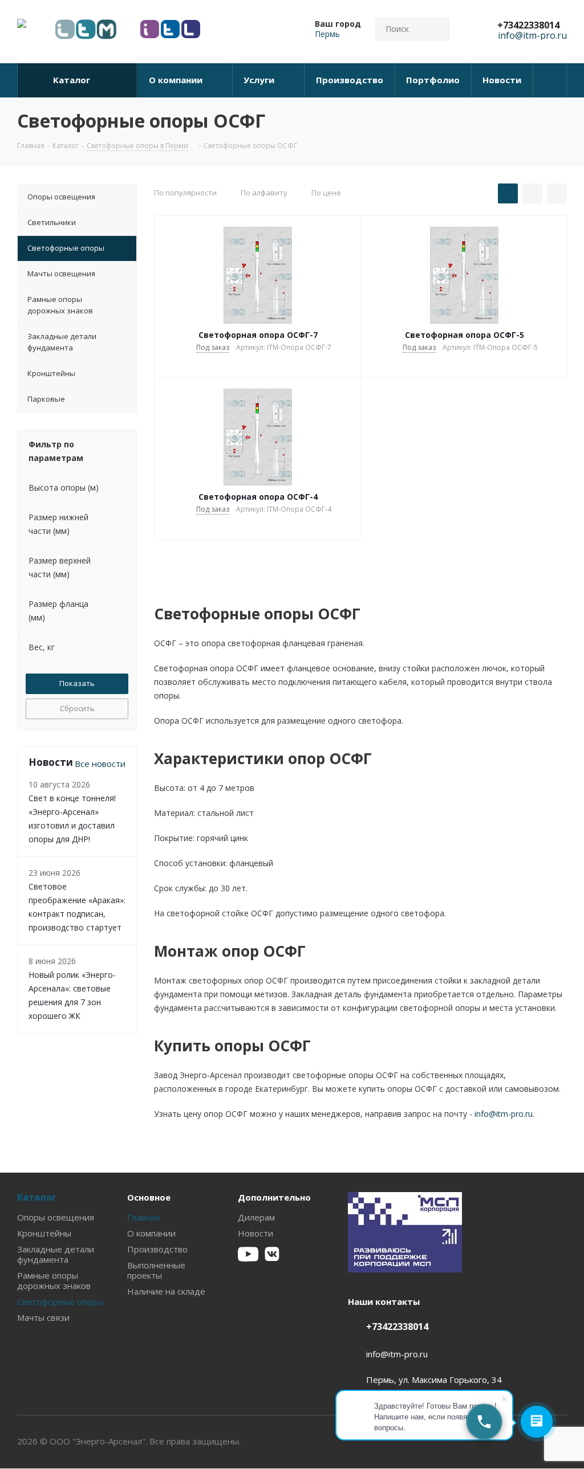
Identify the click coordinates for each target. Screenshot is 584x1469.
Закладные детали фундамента (55, 1254)
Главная (143, 1217)
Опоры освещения (55, 1217)
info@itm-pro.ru (503, 1113)
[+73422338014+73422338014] (484, 1422)
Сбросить (77, 708)
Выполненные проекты (156, 1270)
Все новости (100, 763)
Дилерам (256, 1217)
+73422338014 (528, 25)
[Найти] (435, 29)
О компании (151, 1233)
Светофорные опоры (60, 1301)
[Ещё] (550, 80)
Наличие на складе (166, 1291)
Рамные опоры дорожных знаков (54, 1280)
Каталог (36, 1197)
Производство (157, 1249)
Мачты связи (43, 1317)
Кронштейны (44, 1233)
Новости (255, 1233)
